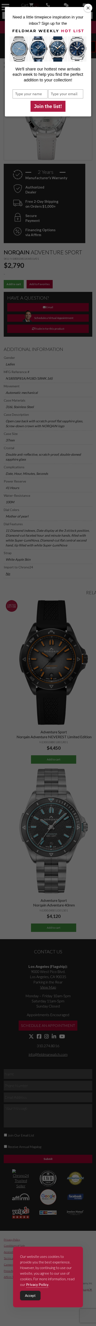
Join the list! (48, 106)
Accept (30, 1295)
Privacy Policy (37, 1284)
